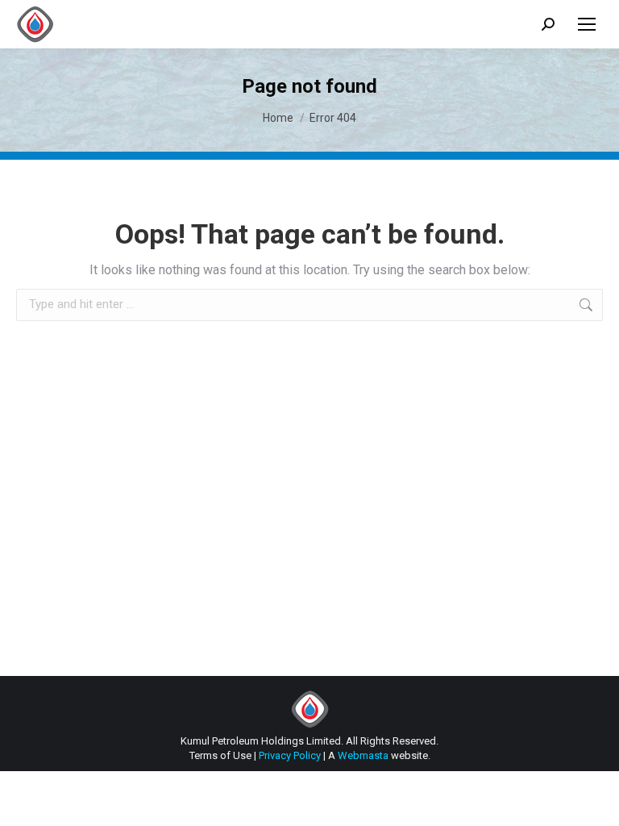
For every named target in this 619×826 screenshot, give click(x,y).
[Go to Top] (595, 802)
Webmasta (363, 755)
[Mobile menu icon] (587, 24)
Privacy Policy (290, 755)
